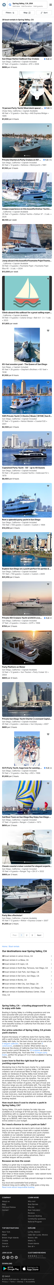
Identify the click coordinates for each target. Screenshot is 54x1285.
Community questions (37, 1219)
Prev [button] (15, 935)
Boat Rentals (33, 1204)
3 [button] (32, 935)
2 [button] (26, 935)
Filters (8, 12)
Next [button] (39, 935)
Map (26, 12)
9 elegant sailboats (10, 1043)
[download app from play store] (11, 1268)
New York (6, 1232)
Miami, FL (32, 1240)
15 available (35, 1050)
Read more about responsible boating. (18, 1187)
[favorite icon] (48, 25)
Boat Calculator (34, 1210)
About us (6, 1201)
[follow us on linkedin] (16, 1257)
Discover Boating (35, 1216)
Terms (12, 1282)
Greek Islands (33, 1243)
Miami (4, 1235)
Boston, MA (32, 1238)
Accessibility (30, 1282)
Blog (4, 1204)
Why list (31, 1207)
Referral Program (35, 1222)
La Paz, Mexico (34, 1232)
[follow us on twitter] (3, 1257)
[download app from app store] (30, 1268)
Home (4, 946)
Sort (45, 12)
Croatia (5, 1240)
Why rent (31, 1201)
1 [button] (21, 935)
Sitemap (20, 1282)
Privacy (5, 1282)
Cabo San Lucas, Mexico (38, 1235)
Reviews (31, 1213)
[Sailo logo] (6, 1276)
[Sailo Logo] (4, 5)
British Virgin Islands (10, 1238)
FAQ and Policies (9, 1207)
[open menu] (51, 4)
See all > (5, 1246)
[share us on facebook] (7, 1257)
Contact (5, 1210)
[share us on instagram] (12, 1257)
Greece (5, 1243)
